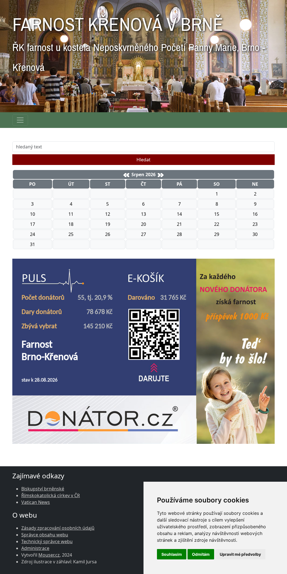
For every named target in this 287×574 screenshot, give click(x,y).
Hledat (143, 160)
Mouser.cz (49, 555)
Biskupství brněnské (42, 489)
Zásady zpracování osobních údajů (57, 528)
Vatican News (35, 502)
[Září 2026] (161, 175)
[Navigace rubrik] (20, 120)
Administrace (35, 548)
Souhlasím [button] (171, 554)
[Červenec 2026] (126, 175)
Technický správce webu (47, 541)
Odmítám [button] (201, 554)
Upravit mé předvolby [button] (240, 554)
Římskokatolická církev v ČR (50, 495)
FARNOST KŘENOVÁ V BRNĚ (138, 41)
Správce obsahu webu (44, 535)
